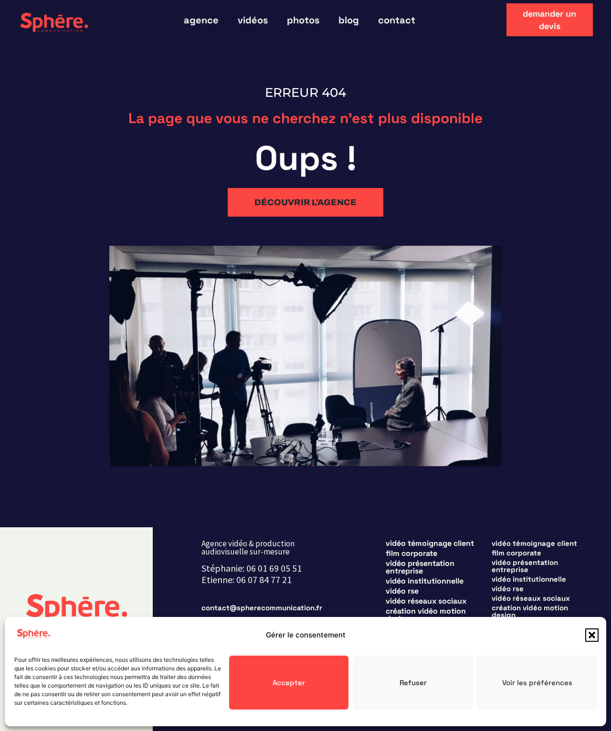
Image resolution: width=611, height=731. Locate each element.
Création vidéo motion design (426, 615)
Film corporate (411, 553)
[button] (592, 635)
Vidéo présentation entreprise (420, 567)
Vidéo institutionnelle (425, 581)
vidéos (253, 20)
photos (303, 20)
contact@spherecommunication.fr (261, 607)
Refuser (413, 682)
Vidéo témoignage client (430, 543)
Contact (396, 20)
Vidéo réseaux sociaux (426, 601)
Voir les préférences (537, 682)
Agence (201, 20)
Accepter (289, 682)
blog (348, 20)
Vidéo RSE (402, 591)
